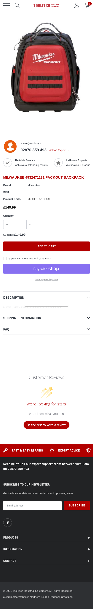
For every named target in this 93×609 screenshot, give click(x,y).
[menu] (6, 5)
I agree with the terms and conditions (29, 258)
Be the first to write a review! (46, 425)
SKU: (6, 192)
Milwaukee (34, 185)
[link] (7, 522)
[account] (77, 5)
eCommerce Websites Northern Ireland (26, 596)
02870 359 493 (33, 150)
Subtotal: (8, 234)
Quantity (8, 215)
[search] (17, 5)
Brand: (7, 185)
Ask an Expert (57, 150)
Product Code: (12, 199)
